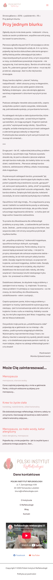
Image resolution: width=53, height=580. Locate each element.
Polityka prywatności (26, 574)
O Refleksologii (26, 505)
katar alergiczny (10, 436)
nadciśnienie (18, 407)
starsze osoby (20, 380)
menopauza (8, 380)
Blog (26, 509)
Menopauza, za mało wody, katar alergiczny (24, 430)
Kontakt (26, 514)
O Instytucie (26, 500)
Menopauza (10, 376)
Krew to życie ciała (15, 402)
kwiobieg (7, 407)
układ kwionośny (32, 407)
